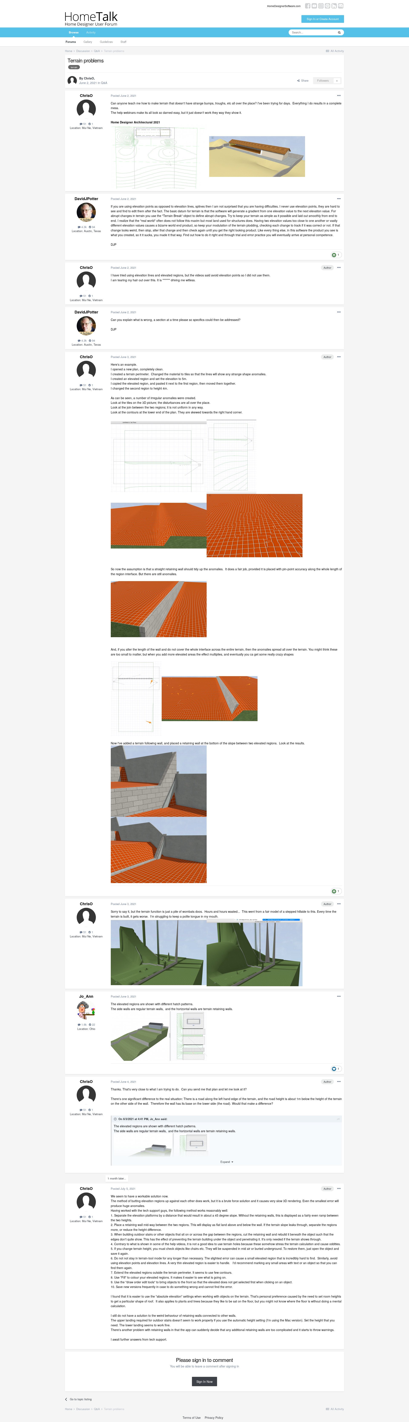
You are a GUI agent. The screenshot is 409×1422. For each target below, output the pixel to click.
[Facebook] (307, 5)
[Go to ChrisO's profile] (72, 80)
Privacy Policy (214, 1417)
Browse (74, 32)
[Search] (339, 32)
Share (304, 80)
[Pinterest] (327, 5)
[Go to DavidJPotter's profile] (86, 212)
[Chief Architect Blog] (340, 5)
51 (84, 124)
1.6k (84, 1024)
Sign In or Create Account (323, 19)
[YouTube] (314, 5)
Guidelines (106, 42)
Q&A (104, 83)
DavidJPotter (86, 198)
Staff (123, 42)
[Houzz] (334, 5)
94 (93, 227)
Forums (71, 42)
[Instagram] (321, 5)
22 (93, 1024)
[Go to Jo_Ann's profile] (86, 1009)
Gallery (88, 42)
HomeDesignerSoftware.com (284, 6)
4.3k (84, 227)
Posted (123, 96)
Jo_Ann (86, 996)
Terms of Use (192, 1417)
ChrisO (89, 78)
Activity (91, 32)
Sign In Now (204, 1381)
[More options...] (339, 95)
